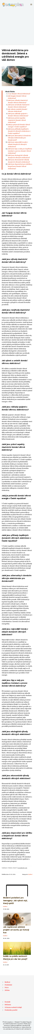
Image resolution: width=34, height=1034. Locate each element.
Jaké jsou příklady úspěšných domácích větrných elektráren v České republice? (19, 131)
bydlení (30, 874)
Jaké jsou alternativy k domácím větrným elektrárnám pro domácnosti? (19, 138)
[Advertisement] (17, 25)
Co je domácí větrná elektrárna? (19, 94)
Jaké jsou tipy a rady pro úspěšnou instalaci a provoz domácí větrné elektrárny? (20, 151)
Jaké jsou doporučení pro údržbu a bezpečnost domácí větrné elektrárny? (20, 166)
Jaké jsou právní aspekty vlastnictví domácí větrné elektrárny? (17, 120)
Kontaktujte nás (22, 868)
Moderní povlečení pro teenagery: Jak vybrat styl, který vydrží (15, 900)
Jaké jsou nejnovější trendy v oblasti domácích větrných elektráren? (18, 144)
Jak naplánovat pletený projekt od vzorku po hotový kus (16, 930)
